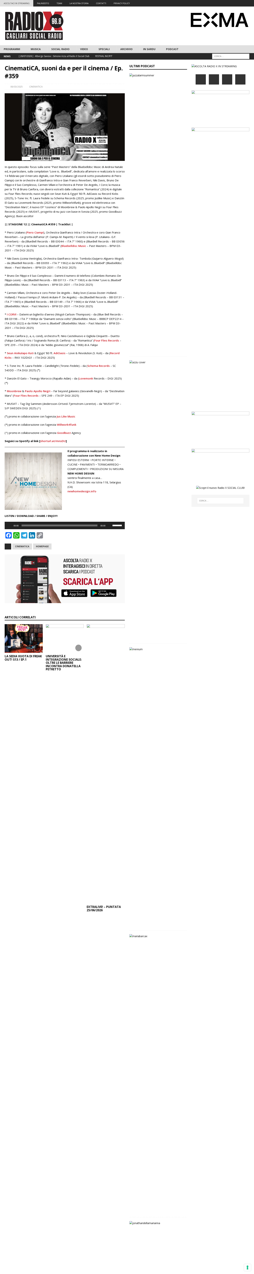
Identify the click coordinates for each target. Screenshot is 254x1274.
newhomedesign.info (81, 491)
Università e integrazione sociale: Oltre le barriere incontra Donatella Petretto (64, 662)
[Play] (9, 525)
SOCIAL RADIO (60, 49)
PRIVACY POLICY (122, 3)
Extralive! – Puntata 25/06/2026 (104, 908)
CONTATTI (101, 3)
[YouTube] (240, 79)
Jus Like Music (66, 416)
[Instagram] (236, 3)
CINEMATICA (36, 86)
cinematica (22, 546)
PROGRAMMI (12, 49)
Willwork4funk (66, 424)
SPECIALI (104, 49)
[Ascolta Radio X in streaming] (214, 66)
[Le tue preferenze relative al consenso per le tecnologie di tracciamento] (247, 1267)
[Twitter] (229, 3)
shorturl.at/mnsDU (53, 441)
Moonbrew (14, 391)
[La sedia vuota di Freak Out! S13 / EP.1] (24, 638)
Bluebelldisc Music (73, 246)
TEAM (59, 3)
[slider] (117, 525)
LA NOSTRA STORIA (79, 3)
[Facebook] (221, 3)
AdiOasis (59, 353)
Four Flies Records (106, 340)
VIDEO (84, 49)
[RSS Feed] (250, 3)
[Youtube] (243, 3)
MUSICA (36, 49)
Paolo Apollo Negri (37, 391)
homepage (42, 546)
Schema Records (98, 366)
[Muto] (109, 525)
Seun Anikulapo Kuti (20, 353)
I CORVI (11, 314)
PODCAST (172, 49)
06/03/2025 (16, 86)
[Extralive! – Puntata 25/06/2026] (106, 763)
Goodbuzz (64, 433)
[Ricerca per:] (230, 56)
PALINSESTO (43, 3)
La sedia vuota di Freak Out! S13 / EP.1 (23, 658)
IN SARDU (149, 49)
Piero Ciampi (35, 232)
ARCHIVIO (126, 49)
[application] (65, 525)
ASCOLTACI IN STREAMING (17, 3)
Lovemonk (86, 378)
